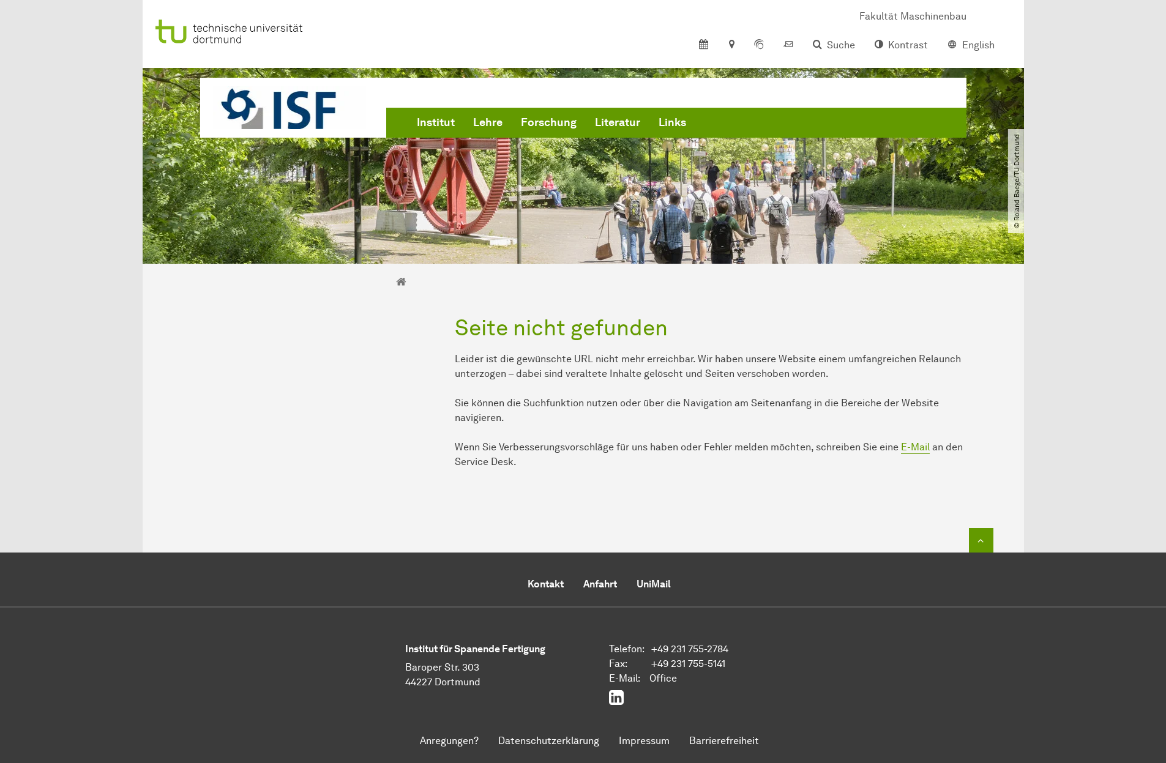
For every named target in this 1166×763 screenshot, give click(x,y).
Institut (436, 122)
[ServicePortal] (759, 45)
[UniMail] (788, 45)
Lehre (488, 122)
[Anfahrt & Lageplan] (731, 45)
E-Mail (915, 447)
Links (672, 122)
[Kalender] (703, 45)
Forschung (549, 122)
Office (663, 678)
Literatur (617, 122)
